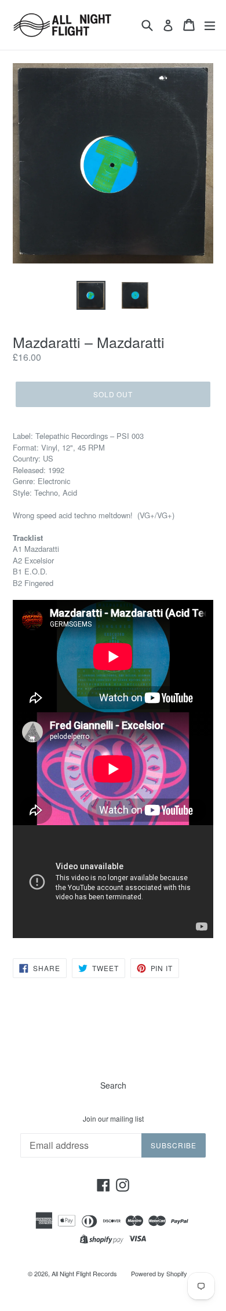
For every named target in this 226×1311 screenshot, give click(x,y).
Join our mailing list (113, 1119)
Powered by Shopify (159, 1273)
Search (113, 1085)
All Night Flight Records (84, 1273)
